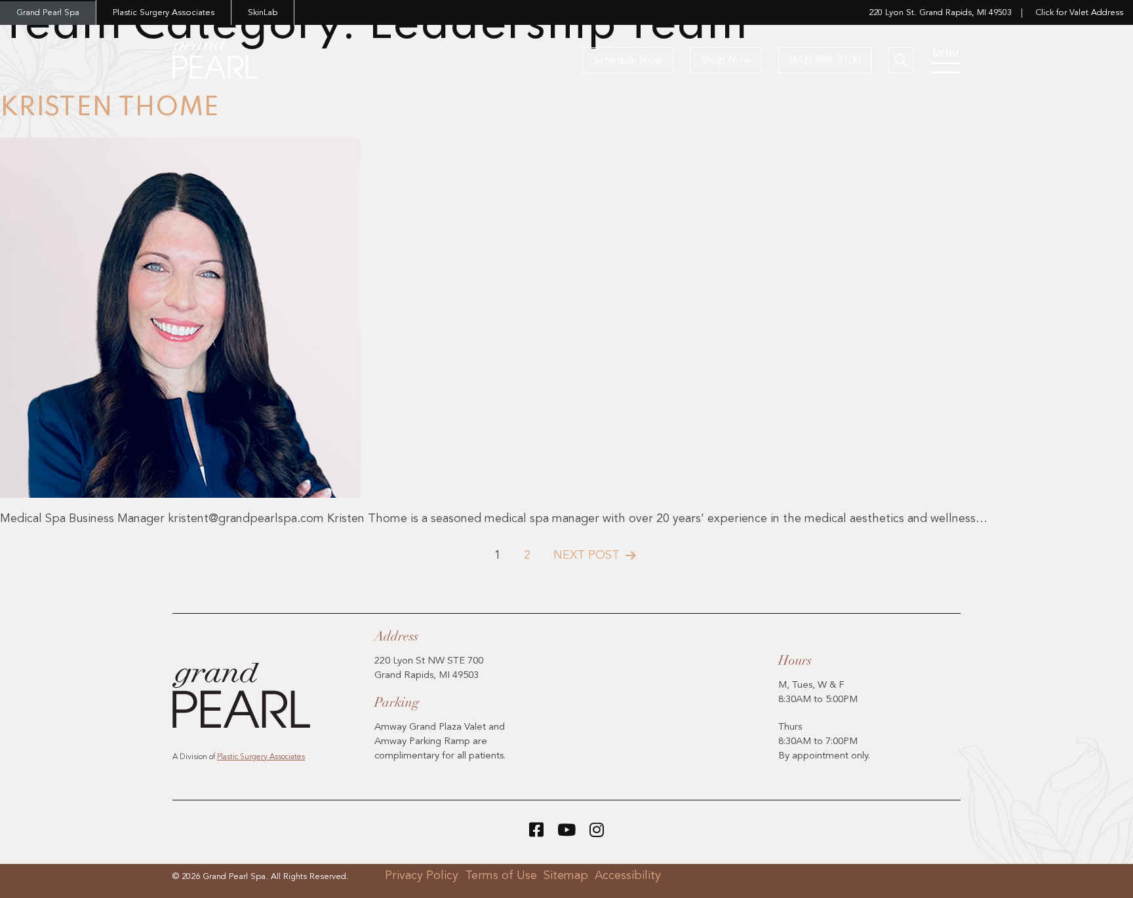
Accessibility (628, 876)
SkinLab (262, 13)
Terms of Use (501, 876)
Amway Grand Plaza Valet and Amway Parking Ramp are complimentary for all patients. (440, 741)
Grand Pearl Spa (47, 13)
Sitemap (566, 876)
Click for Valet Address (1079, 13)
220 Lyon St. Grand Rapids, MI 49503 (940, 13)
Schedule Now (628, 61)
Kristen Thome (109, 108)
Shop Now (726, 61)
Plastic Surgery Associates (163, 13)
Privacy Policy (421, 876)
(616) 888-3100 (824, 61)
